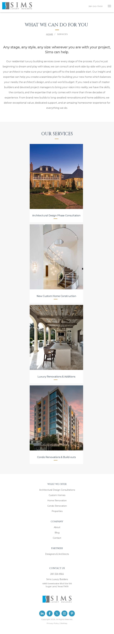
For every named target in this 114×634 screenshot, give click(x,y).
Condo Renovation (57, 506)
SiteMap (63, 623)
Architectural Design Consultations (57, 490)
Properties (57, 511)
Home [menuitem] (49, 34)
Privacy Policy (53, 623)
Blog (57, 532)
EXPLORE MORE (56, 202)
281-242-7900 (96, 6)
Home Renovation (57, 500)
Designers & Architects (57, 554)
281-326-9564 (57, 574)
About (57, 527)
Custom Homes (57, 495)
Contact (57, 538)
